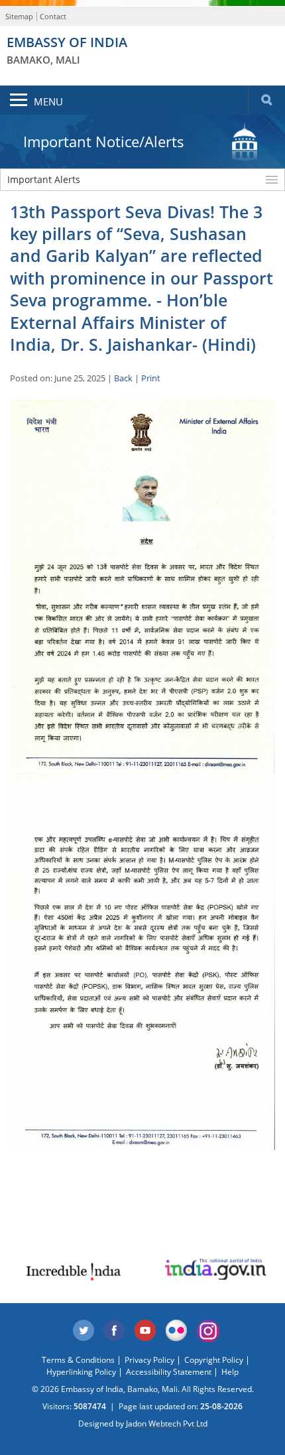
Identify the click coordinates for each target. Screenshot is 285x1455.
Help (230, 1371)
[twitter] (83, 1331)
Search (266, 100)
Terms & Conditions (78, 1359)
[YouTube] (146, 1331)
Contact (53, 16)
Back (123, 378)
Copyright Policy (213, 1359)
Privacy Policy (149, 1359)
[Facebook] (114, 1331)
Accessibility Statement (168, 1371)
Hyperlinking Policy (81, 1371)
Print (150, 378)
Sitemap (19, 16)
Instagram (208, 1331)
